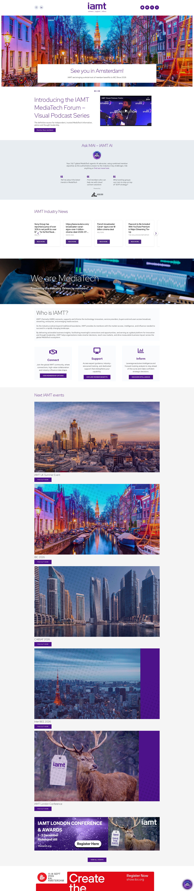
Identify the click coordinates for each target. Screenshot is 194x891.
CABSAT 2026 (42, 639)
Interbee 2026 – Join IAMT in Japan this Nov (97, 70)
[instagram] (36, 7)
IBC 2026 (39, 557)
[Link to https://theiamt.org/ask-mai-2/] (142, 7)
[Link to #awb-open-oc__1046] (152, 7)
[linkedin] (41, 7)
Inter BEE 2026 (42, 721)
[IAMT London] (97, 818)
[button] (96, 91)
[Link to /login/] (147, 7)
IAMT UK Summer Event (47, 475)
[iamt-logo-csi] (97, 3)
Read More (39, 241)
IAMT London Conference (48, 804)
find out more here (101, 168)
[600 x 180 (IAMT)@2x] (95, 871)
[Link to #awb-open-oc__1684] (157, 7)
